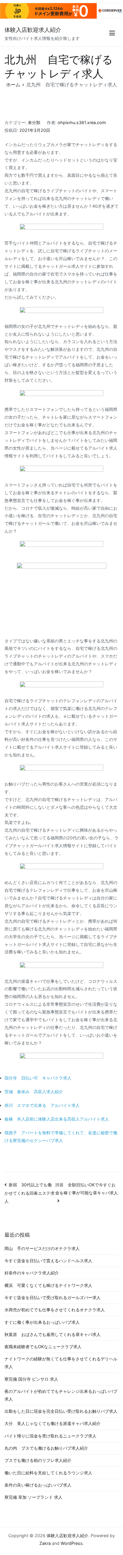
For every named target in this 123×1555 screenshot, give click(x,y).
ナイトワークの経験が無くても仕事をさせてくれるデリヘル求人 (60, 1362)
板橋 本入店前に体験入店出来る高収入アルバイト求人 (56, 1118)
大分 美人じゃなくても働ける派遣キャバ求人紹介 (52, 1423)
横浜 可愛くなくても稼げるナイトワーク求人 (48, 1285)
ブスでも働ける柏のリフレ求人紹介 (37, 1460)
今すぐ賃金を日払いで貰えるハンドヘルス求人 (48, 1260)
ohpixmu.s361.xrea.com (82, 122)
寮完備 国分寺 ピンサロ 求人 (31, 1379)
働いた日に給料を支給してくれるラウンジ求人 (48, 1472)
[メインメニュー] (112, 34)
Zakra (45, 1543)
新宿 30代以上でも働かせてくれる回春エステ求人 (29, 1193)
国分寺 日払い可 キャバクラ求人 (37, 1077)
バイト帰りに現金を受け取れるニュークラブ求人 (50, 1435)
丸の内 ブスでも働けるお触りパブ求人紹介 (46, 1448)
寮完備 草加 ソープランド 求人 (33, 1497)
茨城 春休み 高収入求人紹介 (33, 1091)
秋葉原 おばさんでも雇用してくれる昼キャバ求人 (52, 1334)
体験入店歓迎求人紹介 (32, 29)
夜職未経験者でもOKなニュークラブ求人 (43, 1346)
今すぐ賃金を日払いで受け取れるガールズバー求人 (52, 1297)
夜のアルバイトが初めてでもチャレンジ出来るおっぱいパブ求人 (60, 1395)
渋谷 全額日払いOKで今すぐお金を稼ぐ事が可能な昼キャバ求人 (86, 1188)
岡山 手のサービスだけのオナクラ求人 (42, 1248)
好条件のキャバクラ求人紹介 (31, 1272)
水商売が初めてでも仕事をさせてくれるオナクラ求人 (54, 1309)
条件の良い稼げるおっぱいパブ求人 (37, 1484)
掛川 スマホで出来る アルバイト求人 (42, 1105)
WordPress (72, 1543)
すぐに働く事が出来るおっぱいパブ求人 (42, 1322)
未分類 (34, 122)
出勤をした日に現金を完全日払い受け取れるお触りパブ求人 (60, 1411)
